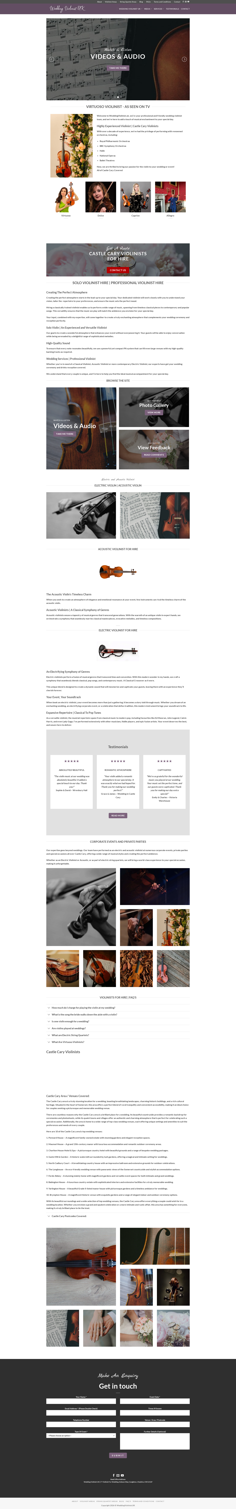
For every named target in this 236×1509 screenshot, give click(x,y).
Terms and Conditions (162, 2)
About (99, 2)
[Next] (184, 59)
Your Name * (81, 1397)
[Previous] (51, 59)
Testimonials (172, 9)
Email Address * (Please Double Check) (81, 1408)
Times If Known (155, 1408)
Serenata (100, 215)
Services (158, 9)
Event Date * (155, 1397)
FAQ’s (148, 2)
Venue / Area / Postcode (155, 1420)
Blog (141, 2)
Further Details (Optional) (155, 1431)
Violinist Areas (111, 2)
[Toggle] (49, 1008)
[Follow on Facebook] (183, 2)
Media (147, 9)
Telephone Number (81, 1420)
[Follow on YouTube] (188, 2)
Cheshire (140, 1482)
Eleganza (135, 215)
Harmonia (170, 215)
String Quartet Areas (128, 2)
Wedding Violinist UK (129, 9)
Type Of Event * (81, 1431)
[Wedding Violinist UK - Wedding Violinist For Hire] (73, 9)
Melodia (65, 215)
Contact (177, 2)
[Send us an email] (186, 2)
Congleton (133, 1482)
